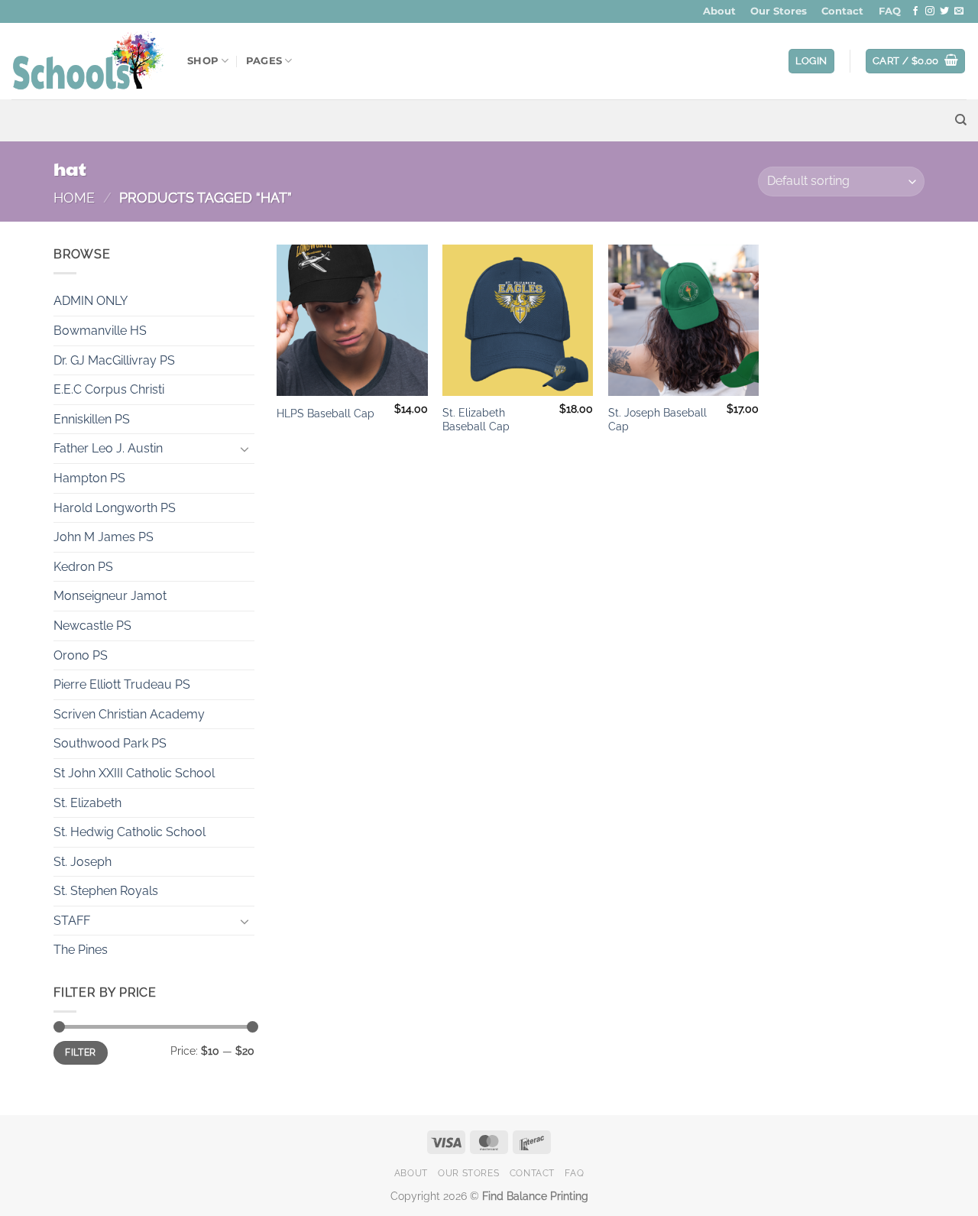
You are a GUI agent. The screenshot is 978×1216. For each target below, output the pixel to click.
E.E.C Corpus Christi (108, 389)
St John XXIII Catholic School (134, 773)
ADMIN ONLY (90, 300)
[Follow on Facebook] (915, 11)
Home (74, 198)
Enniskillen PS (91, 419)
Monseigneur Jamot (110, 596)
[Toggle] (245, 448)
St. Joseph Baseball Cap (657, 419)
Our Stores (778, 11)
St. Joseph (82, 861)
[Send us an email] (958, 11)
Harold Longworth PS (114, 508)
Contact (842, 11)
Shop (203, 60)
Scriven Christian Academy (129, 714)
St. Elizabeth (87, 803)
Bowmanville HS (100, 330)
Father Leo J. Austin (108, 448)
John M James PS (103, 537)
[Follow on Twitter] (944, 11)
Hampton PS (89, 478)
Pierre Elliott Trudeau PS (121, 684)
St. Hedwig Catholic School (129, 832)
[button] (811, 61)
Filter (80, 1052)
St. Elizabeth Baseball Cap (476, 419)
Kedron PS (83, 566)
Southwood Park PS (110, 743)
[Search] (961, 120)
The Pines (80, 949)
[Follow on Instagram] (929, 11)
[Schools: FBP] (87, 61)
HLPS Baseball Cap (325, 413)
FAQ (890, 11)
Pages (264, 60)
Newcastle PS (92, 625)
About (719, 11)
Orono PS (80, 655)
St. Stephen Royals (105, 891)
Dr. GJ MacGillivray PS (114, 360)
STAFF (71, 920)
